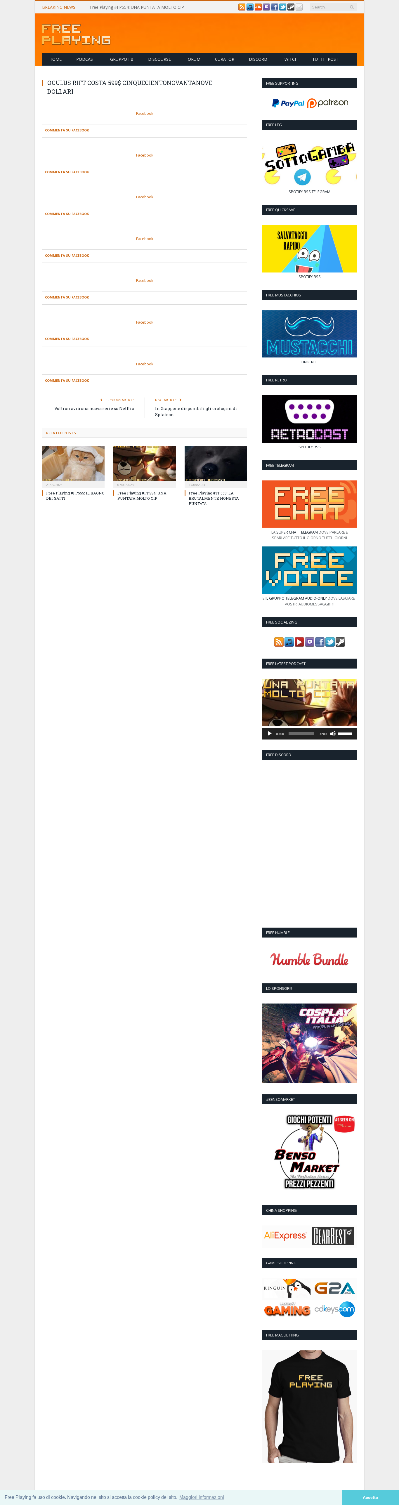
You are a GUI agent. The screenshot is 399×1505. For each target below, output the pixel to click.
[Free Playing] (76, 33)
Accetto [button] (370, 1497)
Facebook (144, 113)
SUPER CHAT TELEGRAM (297, 532)
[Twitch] (266, 9)
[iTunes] (250, 9)
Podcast (86, 59)
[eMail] (299, 9)
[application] (309, 734)
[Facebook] (274, 9)
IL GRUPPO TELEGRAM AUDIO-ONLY (296, 598)
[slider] (346, 733)
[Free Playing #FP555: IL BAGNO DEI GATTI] (73, 466)
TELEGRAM (321, 191)
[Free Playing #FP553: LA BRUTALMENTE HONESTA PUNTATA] (216, 466)
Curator (224, 59)
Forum (192, 59)
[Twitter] (282, 9)
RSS (307, 191)
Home (55, 59)
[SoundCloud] (258, 9)
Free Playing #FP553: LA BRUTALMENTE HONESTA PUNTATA (214, 498)
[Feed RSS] (241, 9)
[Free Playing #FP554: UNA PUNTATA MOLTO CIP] (144, 466)
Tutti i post (325, 59)
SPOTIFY (296, 191)
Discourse (159, 59)
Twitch (290, 59)
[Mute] (333, 734)
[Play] (270, 734)
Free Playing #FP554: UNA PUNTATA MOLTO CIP (137, 7)
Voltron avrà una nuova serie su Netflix (94, 408)
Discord (258, 59)
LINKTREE (309, 361)
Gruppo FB (121, 59)
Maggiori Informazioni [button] (201, 1497)
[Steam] (290, 9)
